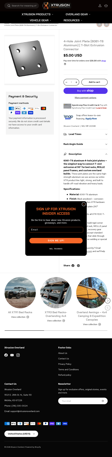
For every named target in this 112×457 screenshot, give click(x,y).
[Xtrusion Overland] (56, 5)
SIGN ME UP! (56, 240)
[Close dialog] (83, 204)
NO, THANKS (56, 249)
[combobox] (21, 6)
